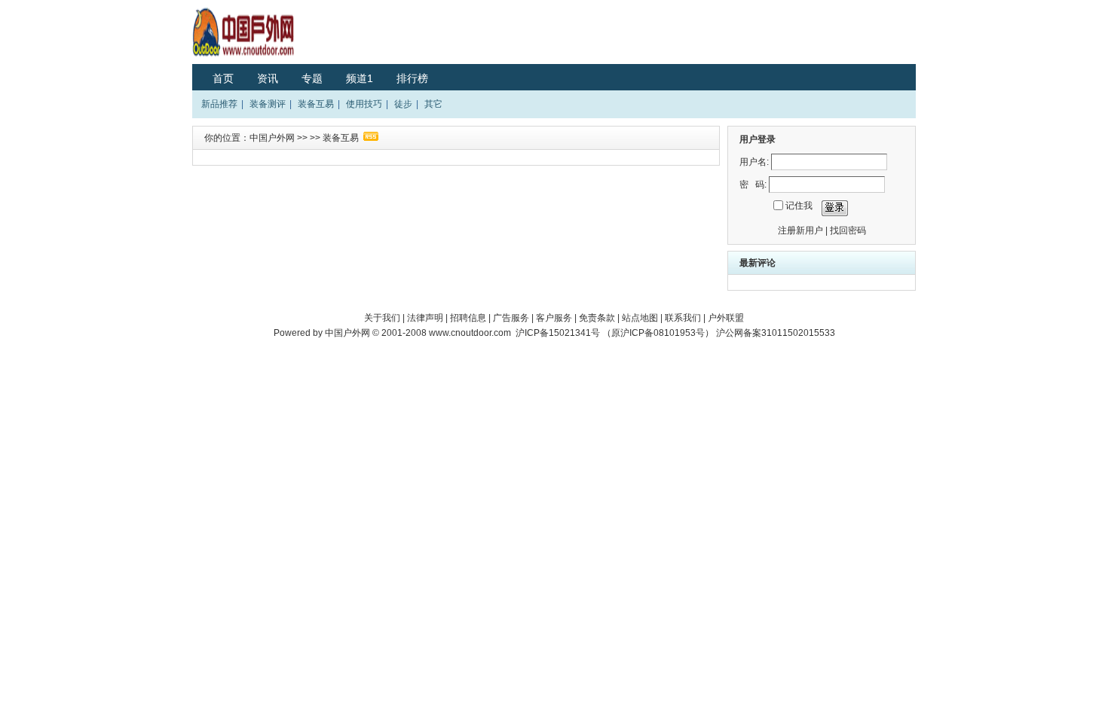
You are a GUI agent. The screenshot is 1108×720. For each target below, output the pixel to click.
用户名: (754, 162)
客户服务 (554, 318)
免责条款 (597, 318)
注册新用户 (800, 230)
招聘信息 (468, 318)
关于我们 (382, 318)
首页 (223, 78)
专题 (312, 78)
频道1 (359, 78)
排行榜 (412, 78)
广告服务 (511, 318)
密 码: (753, 184)
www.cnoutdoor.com (470, 333)
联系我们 (683, 318)
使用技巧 (364, 104)
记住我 (799, 205)
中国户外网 (272, 138)
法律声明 (425, 318)
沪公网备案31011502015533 (775, 333)
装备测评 (267, 104)
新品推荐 (219, 104)
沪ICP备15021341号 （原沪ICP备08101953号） (615, 333)
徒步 (403, 104)
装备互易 (316, 104)
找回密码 (848, 230)
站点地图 (640, 318)
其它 (433, 104)
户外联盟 (726, 318)
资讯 (267, 78)
